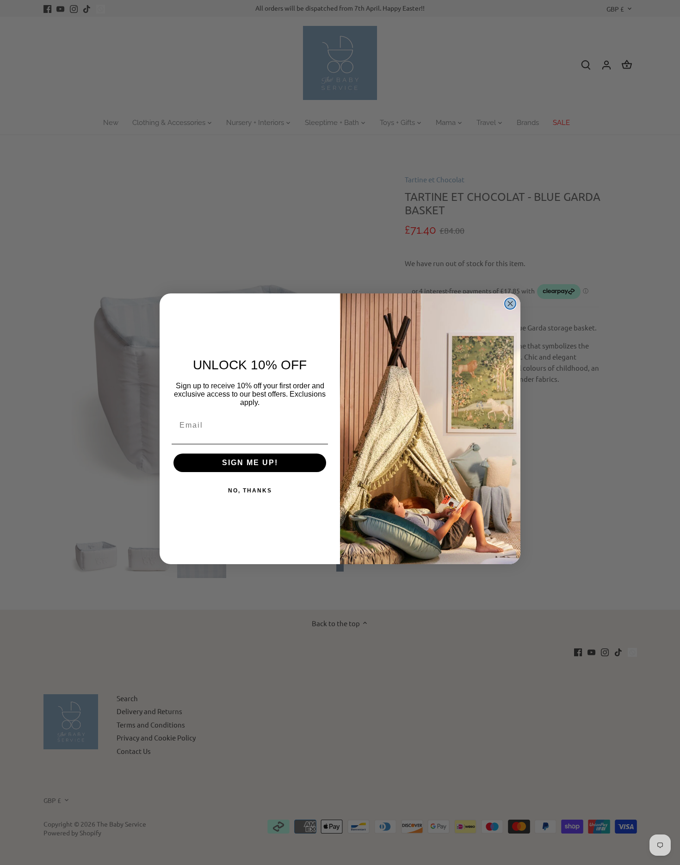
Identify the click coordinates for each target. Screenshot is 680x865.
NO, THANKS (250, 490)
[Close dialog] (510, 303)
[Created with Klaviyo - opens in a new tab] (340, 568)
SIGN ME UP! (250, 463)
